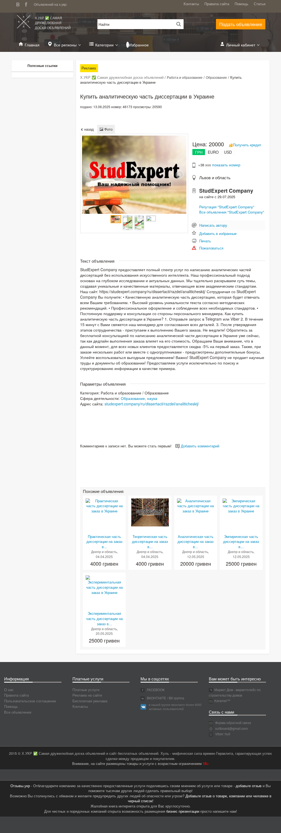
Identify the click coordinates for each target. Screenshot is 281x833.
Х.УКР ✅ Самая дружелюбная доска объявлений (53, 22)
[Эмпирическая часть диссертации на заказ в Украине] (241, 505)
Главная (32, 44)
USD (228, 152)
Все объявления (17, 712)
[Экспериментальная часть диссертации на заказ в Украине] (104, 584)
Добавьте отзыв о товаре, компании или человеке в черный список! (199, 798)
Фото (108, 129)
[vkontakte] (19, 3)
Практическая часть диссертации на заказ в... (104, 541)
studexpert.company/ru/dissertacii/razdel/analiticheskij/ (152, 403)
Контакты (191, 3)
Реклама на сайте (87, 695)
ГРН (199, 152)
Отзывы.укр (20, 785)
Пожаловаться (211, 248)
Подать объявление (240, 24)
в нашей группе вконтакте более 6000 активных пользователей (175, 706)
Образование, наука (139, 398)
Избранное (139, 44)
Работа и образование (185, 77)
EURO (213, 152)
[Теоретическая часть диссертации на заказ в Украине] (149, 511)
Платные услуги (85, 689)
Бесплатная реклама (89, 700)
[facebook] (27, 3)
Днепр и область (104, 551)
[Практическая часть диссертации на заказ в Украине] (104, 505)
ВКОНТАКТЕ (156, 697)
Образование (216, 77)
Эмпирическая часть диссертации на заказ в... (241, 541)
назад (88, 129)
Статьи (259, 3)
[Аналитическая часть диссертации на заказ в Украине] (195, 505)
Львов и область (215, 177)
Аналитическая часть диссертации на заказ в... (195, 541)
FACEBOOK (155, 689)
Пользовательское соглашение (30, 700)
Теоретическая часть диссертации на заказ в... (150, 541)
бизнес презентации (182, 811)
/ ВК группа (175, 697)
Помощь (241, 3)
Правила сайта (216, 3)
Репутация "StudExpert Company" (226, 206)
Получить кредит (247, 144)
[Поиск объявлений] (177, 24)
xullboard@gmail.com (231, 728)
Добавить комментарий (199, 445)
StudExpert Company (226, 190)
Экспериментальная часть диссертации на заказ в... (104, 618)
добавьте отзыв (249, 785)
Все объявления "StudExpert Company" (231, 212)
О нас (9, 689)
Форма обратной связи (232, 722)
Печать (205, 240)
